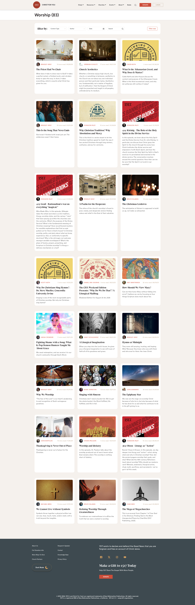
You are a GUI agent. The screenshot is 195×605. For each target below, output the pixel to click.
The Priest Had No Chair (48, 69)
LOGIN (158, 5)
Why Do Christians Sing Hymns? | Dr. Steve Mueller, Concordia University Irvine (53, 290)
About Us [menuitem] (35, 546)
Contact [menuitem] (60, 550)
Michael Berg (46, 504)
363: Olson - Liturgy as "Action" (138, 446)
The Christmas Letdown (134, 204)
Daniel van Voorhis (91, 282)
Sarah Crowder (47, 337)
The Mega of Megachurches (136, 509)
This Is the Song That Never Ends (52, 130)
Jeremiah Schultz (91, 64)
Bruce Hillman (132, 199)
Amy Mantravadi (133, 282)
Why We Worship (45, 394)
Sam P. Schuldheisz (91, 337)
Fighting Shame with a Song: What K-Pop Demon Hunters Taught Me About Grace (54, 345)
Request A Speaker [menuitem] (64, 546)
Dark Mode (40, 567)
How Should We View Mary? (136, 287)
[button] (135, 5)
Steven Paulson (90, 441)
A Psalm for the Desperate (92, 204)
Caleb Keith (131, 64)
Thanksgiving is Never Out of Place (54, 446)
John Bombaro (133, 390)
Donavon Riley (90, 125)
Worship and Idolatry (90, 446)
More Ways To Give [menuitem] (38, 555)
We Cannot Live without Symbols (53, 509)
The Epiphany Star (131, 394)
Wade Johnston (90, 390)
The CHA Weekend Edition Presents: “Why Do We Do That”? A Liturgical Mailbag (97, 290)
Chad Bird (131, 504)
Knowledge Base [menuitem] (63, 555)
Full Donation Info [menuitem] (38, 550)
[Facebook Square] (101, 557)
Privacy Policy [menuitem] (62, 559)
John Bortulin (47, 441)
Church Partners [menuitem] (37, 559)
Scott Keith (45, 282)
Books (129, 5)
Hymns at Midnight (132, 342)
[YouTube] (125, 557)
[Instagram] (117, 557)
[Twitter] (109, 557)
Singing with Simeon (89, 394)
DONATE (145, 5)
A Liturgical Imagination (92, 342)
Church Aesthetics (88, 69)
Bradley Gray (46, 64)
